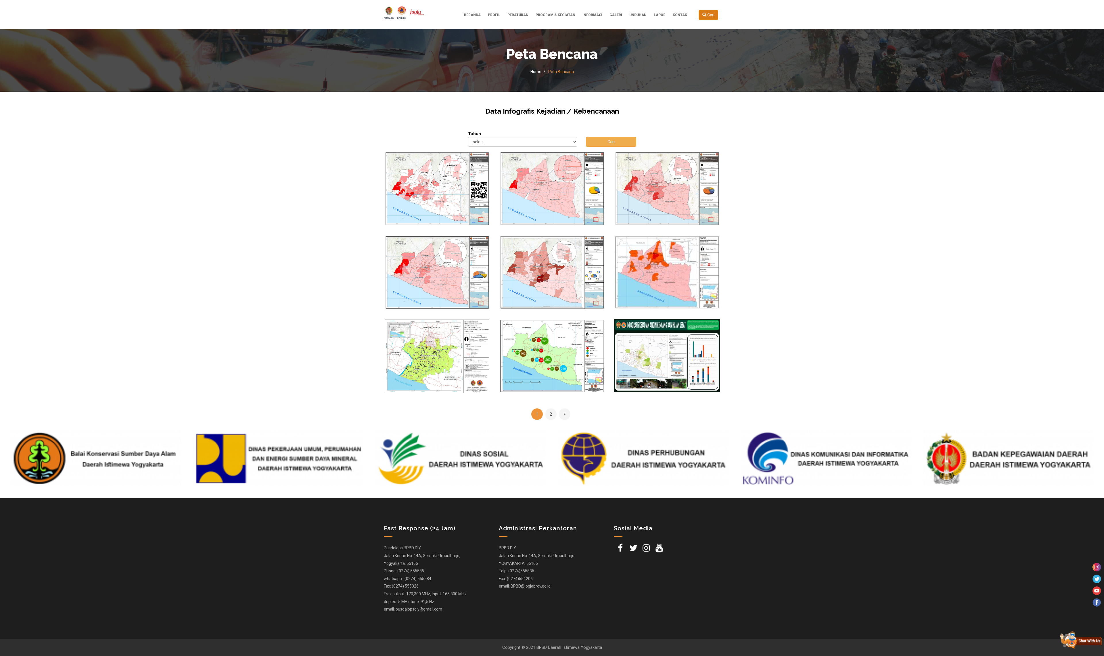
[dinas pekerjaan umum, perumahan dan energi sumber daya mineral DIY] (95, 458)
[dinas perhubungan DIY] (460, 458)
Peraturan (517, 15)
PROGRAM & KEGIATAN (555, 15)
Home (535, 71)
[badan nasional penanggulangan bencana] (1008, 458)
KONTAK (680, 15)
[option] (95, 458)
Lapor (660, 15)
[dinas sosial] (278, 458)
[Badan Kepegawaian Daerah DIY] (825, 458)
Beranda (472, 15)
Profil (494, 15)
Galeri (616, 15)
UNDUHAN (638, 15)
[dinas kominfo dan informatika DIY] (643, 458)
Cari (710, 15)
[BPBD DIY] (404, 12)
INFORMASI (592, 15)
